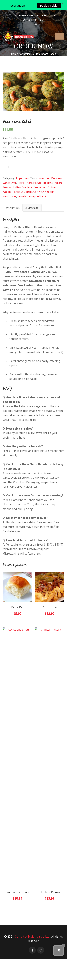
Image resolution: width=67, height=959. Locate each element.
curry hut (44, 178)
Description (12, 208)
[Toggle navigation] (59, 36)
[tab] (12, 208)
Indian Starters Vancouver (30, 187)
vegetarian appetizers (32, 196)
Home (14, 54)
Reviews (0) (31, 208)
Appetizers (26, 54)
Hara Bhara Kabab (30, 183)
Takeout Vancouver (25, 192)
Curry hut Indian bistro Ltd (32, 936)
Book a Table (49, 6)
